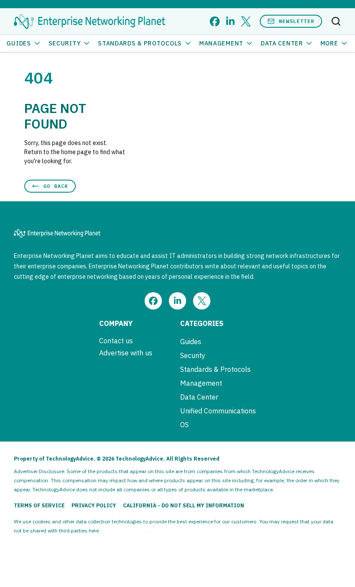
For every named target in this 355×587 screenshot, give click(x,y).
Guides (18, 43)
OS (184, 424)
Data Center (282, 43)
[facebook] (215, 21)
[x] (246, 21)
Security (64, 43)
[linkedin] (230, 21)
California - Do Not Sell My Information (183, 505)
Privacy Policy (93, 505)
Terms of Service (39, 505)
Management (221, 43)
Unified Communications (218, 410)
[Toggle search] (336, 21)
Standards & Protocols (140, 43)
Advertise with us (125, 352)
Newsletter (296, 21)
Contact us (116, 340)
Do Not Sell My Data (125, 530)
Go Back (55, 186)
